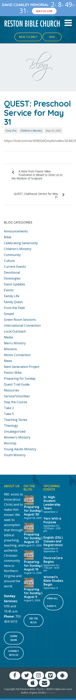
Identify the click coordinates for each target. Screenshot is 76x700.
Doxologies (12, 278)
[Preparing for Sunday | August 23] (29, 527)
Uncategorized (14, 431)
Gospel (9, 314)
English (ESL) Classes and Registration (53, 541)
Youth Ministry (15, 455)
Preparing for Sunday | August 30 (33, 510)
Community (12, 255)
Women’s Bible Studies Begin (53, 580)
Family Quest (13, 302)
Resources (11, 390)
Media (8, 337)
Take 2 (9, 408)
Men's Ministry (15, 343)
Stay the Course (15, 402)
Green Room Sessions (20, 319)
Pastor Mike (13, 372)
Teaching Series (15, 420)
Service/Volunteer (17, 396)
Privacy (51, 692)
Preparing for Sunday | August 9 (33, 593)
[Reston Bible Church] (32, 23)
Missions (10, 349)
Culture (9, 261)
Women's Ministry (17, 437)
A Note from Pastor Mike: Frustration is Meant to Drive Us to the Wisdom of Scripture (37, 174)
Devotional (12, 272)
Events (9, 290)
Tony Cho (11, 130)
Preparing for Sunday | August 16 (33, 565)
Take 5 (9, 414)
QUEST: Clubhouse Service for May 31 (36, 195)
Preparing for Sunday (19, 378)
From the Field (14, 308)
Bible (7, 237)
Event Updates (14, 284)
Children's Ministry (31, 130)
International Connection (22, 325)
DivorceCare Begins (53, 560)
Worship (10, 443)
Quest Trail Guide (16, 384)
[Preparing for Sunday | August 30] (29, 500)
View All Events (52, 602)
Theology (11, 425)
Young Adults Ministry (20, 449)
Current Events (15, 266)
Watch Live (44, 11)
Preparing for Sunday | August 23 (33, 538)
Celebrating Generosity (21, 243)
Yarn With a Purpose (52, 520)
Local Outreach (15, 331)
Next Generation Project (21, 367)
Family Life (11, 296)
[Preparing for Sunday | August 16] (29, 555)
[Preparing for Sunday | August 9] (29, 582)
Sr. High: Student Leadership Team (51, 502)
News (8, 361)
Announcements (16, 231)
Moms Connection (17, 355)
